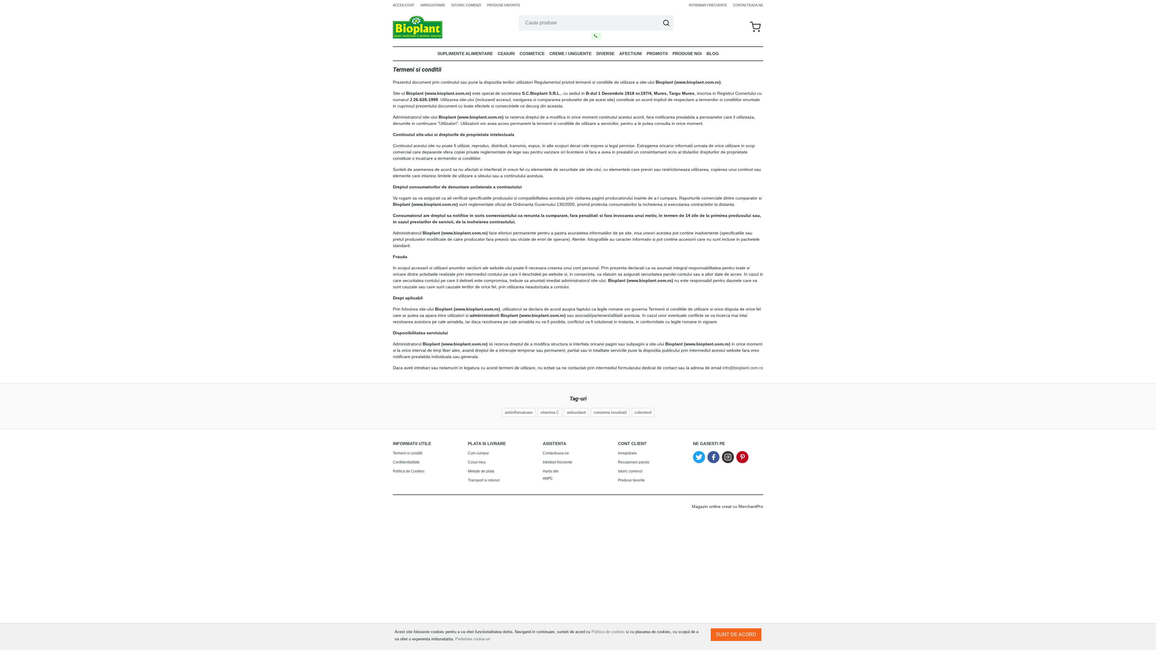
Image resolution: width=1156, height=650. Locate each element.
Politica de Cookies (408, 471)
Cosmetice (532, 53)
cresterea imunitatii (610, 412)
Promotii (657, 53)
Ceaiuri (506, 53)
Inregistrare (433, 5)
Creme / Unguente (570, 53)
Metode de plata (481, 471)
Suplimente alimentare (465, 53)
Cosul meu (477, 462)
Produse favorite (503, 5)
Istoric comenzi (466, 5)
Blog (713, 53)
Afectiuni (630, 53)
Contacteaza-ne (748, 5)
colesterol (643, 412)
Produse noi (687, 53)
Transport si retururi (484, 480)
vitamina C (549, 412)
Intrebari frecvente (708, 5)
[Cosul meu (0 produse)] (755, 27)
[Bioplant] (417, 27)
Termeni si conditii (407, 453)
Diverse (605, 53)
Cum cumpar (478, 453)
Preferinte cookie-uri (472, 639)
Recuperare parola (633, 462)
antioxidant (576, 412)
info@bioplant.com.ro (742, 367)
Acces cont (404, 5)
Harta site (550, 471)
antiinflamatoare (519, 412)
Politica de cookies (608, 632)
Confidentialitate (406, 462)
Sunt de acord (736, 634)
